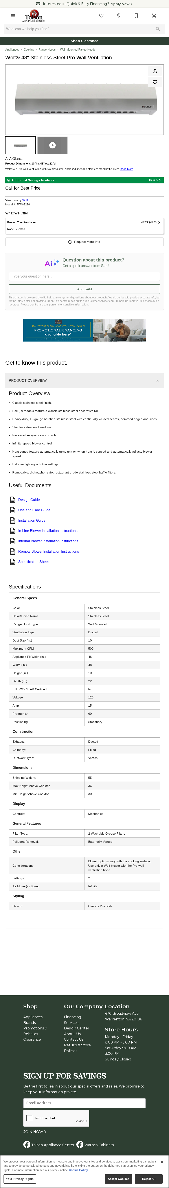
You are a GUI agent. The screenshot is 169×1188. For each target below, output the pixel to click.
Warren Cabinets (98, 1145)
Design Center (76, 1028)
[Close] (162, 1162)
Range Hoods (47, 49)
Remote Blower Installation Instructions (48, 551)
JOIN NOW (34, 1132)
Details (153, 180)
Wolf (25, 200)
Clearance (32, 1039)
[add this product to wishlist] (155, 82)
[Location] (119, 15)
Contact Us (73, 1039)
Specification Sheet (33, 562)
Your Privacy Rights (19, 1179)
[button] (13, 15)
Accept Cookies (118, 1179)
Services (71, 1023)
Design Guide (29, 500)
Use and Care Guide (34, 510)
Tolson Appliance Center (52, 1145)
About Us (72, 1034)
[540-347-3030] (136, 15)
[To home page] (34, 15)
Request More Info (87, 241)
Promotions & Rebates (35, 1031)
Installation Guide (32, 520)
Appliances (12, 49)
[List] (101, 15)
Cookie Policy (78, 1170)
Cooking (29, 49)
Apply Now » (121, 4)
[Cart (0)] (154, 15)
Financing (72, 1017)
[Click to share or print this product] (155, 71)
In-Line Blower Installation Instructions (47, 531)
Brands (29, 1023)
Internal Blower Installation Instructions (48, 541)
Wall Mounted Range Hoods (78, 49)
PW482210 (23, 204)
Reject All (148, 1179)
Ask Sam (84, 289)
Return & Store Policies (77, 1048)
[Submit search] (158, 29)
